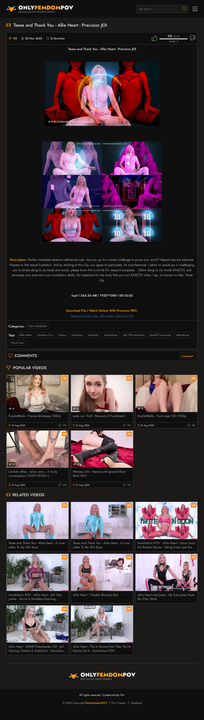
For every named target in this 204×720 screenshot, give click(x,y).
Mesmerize (182, 335)
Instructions (111, 335)
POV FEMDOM (37, 326)
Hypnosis (77, 335)
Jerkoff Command (160, 335)
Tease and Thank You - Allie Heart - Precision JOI (102, 315)
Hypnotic (93, 335)
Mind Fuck (17, 343)
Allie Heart (25, 335)
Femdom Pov (45, 335)
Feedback (136, 703)
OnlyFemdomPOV (96, 703)
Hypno (62, 335)
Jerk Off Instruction (134, 335)
